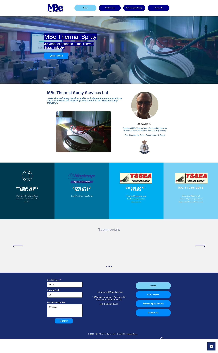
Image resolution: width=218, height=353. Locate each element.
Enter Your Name (53, 280)
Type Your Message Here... (56, 302)
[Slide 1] (106, 266)
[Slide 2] (109, 266)
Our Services (153, 294)
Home (153, 286)
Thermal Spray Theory (153, 303)
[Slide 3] (111, 266)
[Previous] (18, 246)
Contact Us (153, 312)
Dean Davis (132, 334)
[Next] (200, 246)
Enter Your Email (53, 290)
